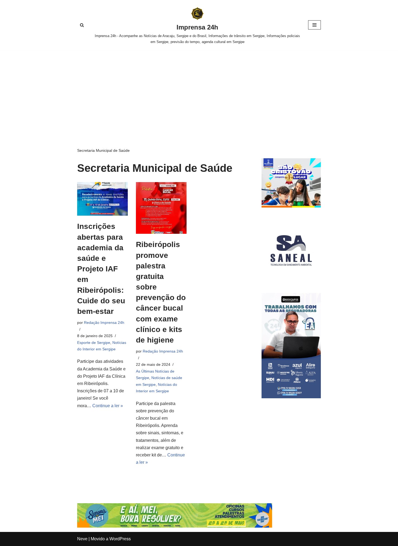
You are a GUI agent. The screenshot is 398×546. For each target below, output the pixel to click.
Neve (82, 539)
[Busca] (82, 25)
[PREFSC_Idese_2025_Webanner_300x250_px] (291, 206)
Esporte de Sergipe (93, 342)
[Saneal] (291, 278)
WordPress (120, 539)
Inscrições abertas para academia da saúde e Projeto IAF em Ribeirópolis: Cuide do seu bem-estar (101, 268)
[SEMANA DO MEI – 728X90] (174, 526)
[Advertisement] (199, 91)
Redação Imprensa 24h (104, 322)
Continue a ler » (107, 405)
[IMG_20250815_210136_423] (291, 396)
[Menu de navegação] (314, 24)
